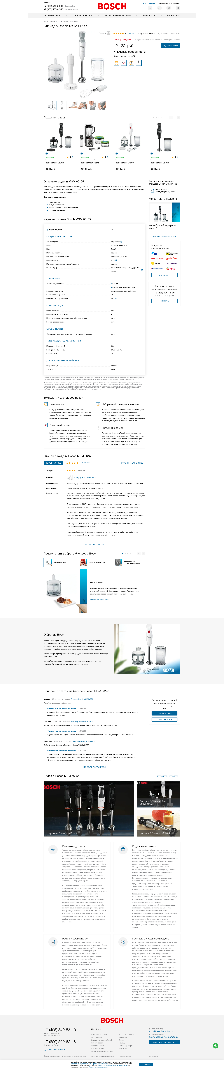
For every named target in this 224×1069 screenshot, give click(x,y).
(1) (177, 157)
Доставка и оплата (99, 1034)
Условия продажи (125, 1056)
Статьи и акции (149, 3)
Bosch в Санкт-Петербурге (102, 1051)
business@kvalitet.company (163, 1037)
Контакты (123, 1048)
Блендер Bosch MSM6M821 (82, 699)
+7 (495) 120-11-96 (165, 292)
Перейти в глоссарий (99, 599)
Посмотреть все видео (167, 776)
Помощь (122, 1043)
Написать (164, 301)
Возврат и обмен (98, 1046)
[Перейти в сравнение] (159, 8)
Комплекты (149, 15)
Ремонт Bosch (97, 1043)
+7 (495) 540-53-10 (53, 6)
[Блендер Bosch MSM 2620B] (59, 137)
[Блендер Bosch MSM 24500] (129, 137)
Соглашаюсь (146, 1065)
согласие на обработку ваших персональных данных (89, 1064)
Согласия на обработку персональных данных (112, 1065)
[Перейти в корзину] (168, 8)
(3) (73, 157)
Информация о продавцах (98, 1067)
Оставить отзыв (53, 463)
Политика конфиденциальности (102, 1056)
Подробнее (164, 275)
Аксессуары (173, 15)
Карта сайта (153, 1056)
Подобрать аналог (170, 46)
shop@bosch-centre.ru (161, 1031)
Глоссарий (123, 1037)
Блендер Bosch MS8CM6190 (82, 722)
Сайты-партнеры (126, 1046)
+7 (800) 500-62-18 (53, 9)
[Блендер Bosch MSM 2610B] (164, 137)
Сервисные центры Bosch (101, 1040)
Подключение (96, 1037)
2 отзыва (130, 34)
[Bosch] (112, 6)
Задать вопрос (164, 713)
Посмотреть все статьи (164, 236)
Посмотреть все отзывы (131, 463)
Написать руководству (164, 1042)
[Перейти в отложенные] (150, 8)
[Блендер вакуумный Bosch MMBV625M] (94, 137)
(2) (107, 157)
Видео (121, 1040)
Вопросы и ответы (126, 1034)
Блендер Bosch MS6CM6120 (84, 741)
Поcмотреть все (164, 720)
